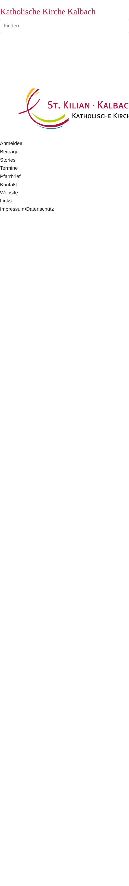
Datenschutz (40, 209)
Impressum (12, 209)
